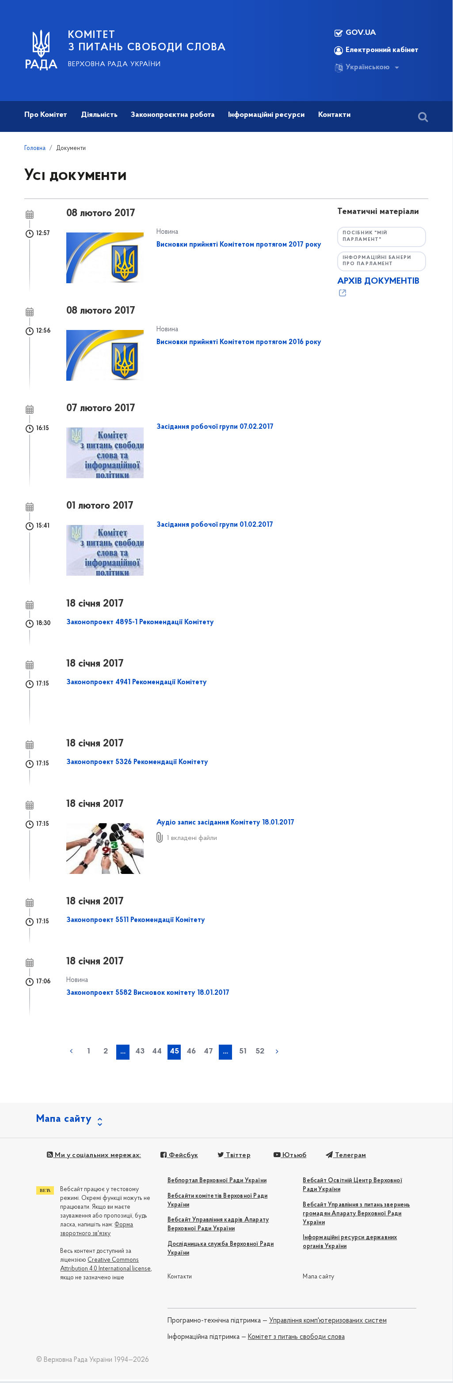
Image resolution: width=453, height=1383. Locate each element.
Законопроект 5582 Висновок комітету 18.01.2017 (147, 993)
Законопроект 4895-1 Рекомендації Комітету (140, 622)
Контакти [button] (334, 115)
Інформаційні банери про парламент (377, 261)
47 (208, 1052)
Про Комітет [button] (45, 115)
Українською (368, 67)
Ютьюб (293, 1155)
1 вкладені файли (192, 838)
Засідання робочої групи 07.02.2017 (215, 427)
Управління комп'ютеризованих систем (328, 1320)
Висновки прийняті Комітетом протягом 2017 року (238, 244)
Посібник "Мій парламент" (365, 236)
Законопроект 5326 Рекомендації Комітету (137, 762)
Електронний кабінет (382, 50)
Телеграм (349, 1155)
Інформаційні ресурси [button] (266, 115)
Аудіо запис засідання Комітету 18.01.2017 (225, 822)
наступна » (277, 1051)
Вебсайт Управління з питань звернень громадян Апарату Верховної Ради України (356, 1214)
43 (140, 1052)
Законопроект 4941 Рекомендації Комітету (136, 682)
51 (243, 1052)
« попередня (71, 1051)
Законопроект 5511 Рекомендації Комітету (135, 920)
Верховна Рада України (114, 64)
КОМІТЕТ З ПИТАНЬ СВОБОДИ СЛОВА (147, 41)
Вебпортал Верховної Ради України (216, 1180)
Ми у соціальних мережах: (97, 1155)
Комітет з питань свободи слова (296, 1337)
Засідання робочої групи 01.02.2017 (214, 524)
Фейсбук (182, 1155)
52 (259, 1052)
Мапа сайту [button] (64, 1119)
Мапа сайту (318, 1277)
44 (157, 1052)
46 (191, 1052)
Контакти (179, 1277)
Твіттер (237, 1155)
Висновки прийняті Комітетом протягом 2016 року (238, 342)
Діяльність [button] (99, 115)
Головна (35, 148)
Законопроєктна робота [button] (173, 115)
